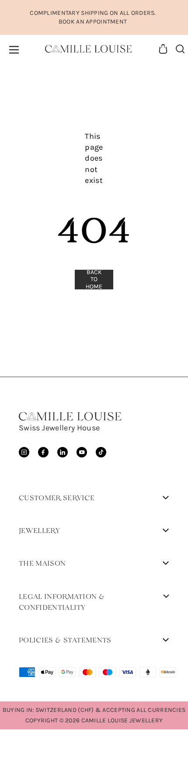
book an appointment (93, 21)
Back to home (94, 279)
